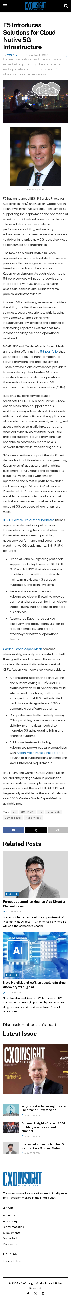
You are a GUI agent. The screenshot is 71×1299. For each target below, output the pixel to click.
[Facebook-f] (28, 1293)
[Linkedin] (43, 1293)
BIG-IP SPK (28, 811)
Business (12, 894)
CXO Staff (12, 55)
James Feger (13, 817)
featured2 (53, 811)
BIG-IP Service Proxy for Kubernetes (28, 520)
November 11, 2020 (37, 55)
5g (14, 811)
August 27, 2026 (13, 911)
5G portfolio (49, 351)
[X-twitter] (35, 1293)
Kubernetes (33, 817)
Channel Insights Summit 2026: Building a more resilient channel (44, 1127)
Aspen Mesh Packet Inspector (38, 753)
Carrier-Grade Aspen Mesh (22, 649)
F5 (40, 811)
